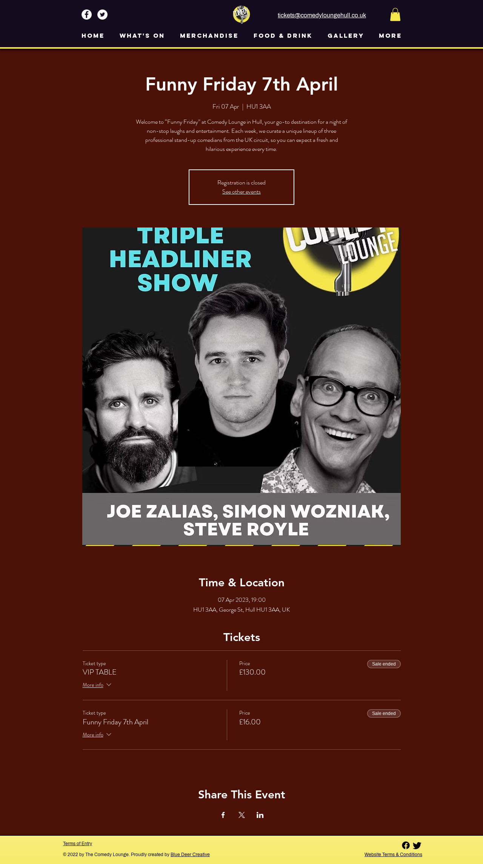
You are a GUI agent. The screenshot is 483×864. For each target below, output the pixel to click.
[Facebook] (406, 845)
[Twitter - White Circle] (102, 14)
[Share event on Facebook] (223, 815)
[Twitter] (417, 845)
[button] (395, 14)
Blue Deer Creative (190, 854)
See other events (241, 191)
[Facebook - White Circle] (87, 14)
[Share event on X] (241, 815)
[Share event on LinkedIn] (260, 815)
